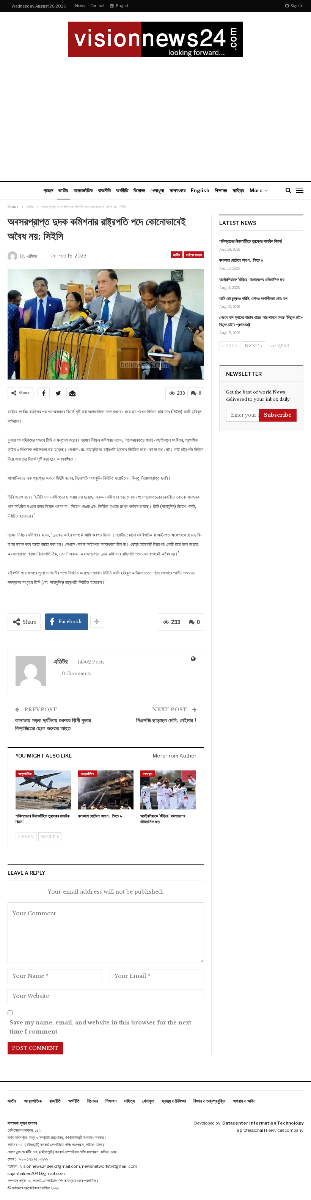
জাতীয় (63, 190)
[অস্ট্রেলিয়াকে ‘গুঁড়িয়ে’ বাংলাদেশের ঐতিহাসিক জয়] (168, 789)
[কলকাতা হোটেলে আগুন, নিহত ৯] (106, 789)
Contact (97, 5)
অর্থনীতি (122, 190)
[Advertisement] (155, 114)
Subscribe (278, 415)
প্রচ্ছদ (48, 190)
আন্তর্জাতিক (83, 190)
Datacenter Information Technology (262, 1123)
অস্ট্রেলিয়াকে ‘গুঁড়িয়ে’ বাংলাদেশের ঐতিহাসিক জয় (251, 279)
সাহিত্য (238, 190)
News (80, 5)
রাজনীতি (104, 190)
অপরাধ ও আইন (244, 1101)
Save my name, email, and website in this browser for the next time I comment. (100, 1027)
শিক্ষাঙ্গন (221, 190)
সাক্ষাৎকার (177, 190)
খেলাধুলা (157, 190)
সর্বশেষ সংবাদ (194, 255)
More (256, 190)
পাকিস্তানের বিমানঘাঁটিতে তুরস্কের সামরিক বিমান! (251, 241)
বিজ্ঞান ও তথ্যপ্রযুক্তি (209, 1101)
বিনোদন (139, 190)
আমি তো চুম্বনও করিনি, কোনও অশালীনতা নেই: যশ (253, 298)
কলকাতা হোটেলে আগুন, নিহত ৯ (241, 260)
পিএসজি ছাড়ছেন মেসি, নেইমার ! (166, 720)
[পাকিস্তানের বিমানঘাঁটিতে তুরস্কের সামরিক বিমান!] (43, 789)
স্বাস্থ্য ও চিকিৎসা (174, 1101)
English (123, 5)
